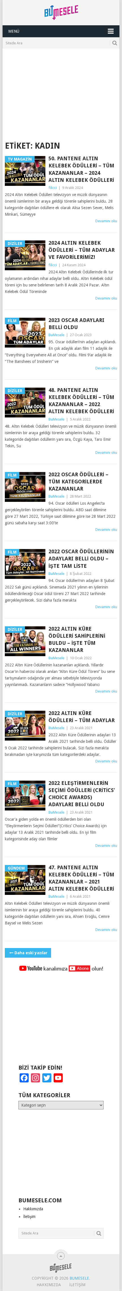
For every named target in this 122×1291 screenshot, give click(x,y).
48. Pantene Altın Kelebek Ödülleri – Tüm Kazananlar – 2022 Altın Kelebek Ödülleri (81, 401)
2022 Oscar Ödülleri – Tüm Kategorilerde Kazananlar (78, 481)
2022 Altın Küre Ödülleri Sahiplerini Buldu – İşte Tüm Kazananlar (77, 639)
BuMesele (56, 335)
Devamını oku (106, 221)
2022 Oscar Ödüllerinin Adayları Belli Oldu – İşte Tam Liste (81, 558)
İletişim (29, 1216)
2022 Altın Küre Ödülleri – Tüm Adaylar (82, 716)
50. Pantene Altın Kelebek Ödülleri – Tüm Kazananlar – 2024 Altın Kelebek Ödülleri (81, 169)
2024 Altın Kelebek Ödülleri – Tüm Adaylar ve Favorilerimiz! (82, 250)
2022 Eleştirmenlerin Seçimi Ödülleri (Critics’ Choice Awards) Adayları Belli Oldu (82, 794)
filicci (53, 188)
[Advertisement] (61, 91)
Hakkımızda (33, 1209)
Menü (13, 31)
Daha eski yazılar (30, 953)
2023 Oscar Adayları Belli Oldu (76, 323)
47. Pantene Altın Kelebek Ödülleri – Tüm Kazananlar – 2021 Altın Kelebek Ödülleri (81, 878)
